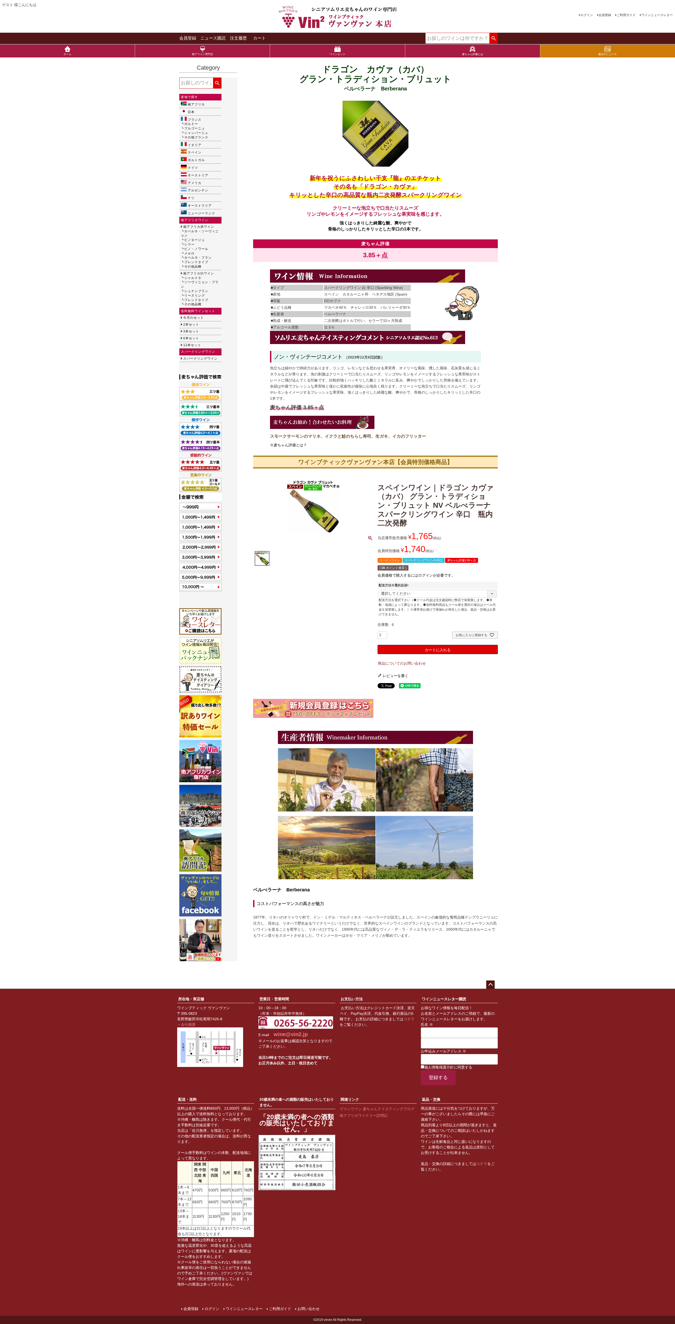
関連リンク (350, 1099)
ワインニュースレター (657, 15)
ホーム (67, 54)
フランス (194, 120)
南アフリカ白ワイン (198, 273)
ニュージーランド (201, 213)
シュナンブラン (196, 291)
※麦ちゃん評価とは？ (288, 445)
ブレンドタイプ (196, 262)
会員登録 (605, 15)
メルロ (189, 253)
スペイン (194, 152)
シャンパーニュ (196, 133)
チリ (191, 198)
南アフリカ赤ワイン (198, 227)
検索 (493, 38)
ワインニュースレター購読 (444, 999)
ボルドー (191, 124)
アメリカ (194, 183)
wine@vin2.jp (291, 1034)
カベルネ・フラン (198, 257)
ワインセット (337, 54)
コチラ (408, 1019)
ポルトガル (196, 160)
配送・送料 (187, 1099)
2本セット (191, 324)
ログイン (586, 15)
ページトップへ (490, 984)
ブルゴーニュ (194, 128)
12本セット (192, 345)
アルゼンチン (198, 190)
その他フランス (196, 137)
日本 (191, 112)
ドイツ (193, 168)
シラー (189, 244)
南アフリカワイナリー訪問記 (364, 1115)
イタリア (194, 145)
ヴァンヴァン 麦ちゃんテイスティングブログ (377, 1109)
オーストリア (198, 175)
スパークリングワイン (200, 358)
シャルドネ (192, 278)
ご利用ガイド (626, 15)
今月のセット (193, 318)
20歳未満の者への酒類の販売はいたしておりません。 (296, 1102)
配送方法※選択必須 (394, 585)
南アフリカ (196, 104)
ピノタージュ (194, 240)
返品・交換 (431, 1099)
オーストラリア (200, 205)
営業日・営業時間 (274, 999)
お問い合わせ (308, 1309)
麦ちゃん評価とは (472, 54)
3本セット (191, 331)
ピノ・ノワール (196, 249)
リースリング (194, 295)
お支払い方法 (352, 999)
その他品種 (192, 266)
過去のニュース (607, 54)
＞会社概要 (186, 1024)
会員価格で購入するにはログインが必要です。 (416, 575)
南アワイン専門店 (202, 54)
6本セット (191, 338)
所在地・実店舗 (191, 999)
